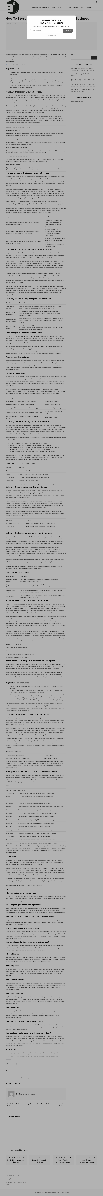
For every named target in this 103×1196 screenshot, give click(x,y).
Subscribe (68, 30)
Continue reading (51, 35)
